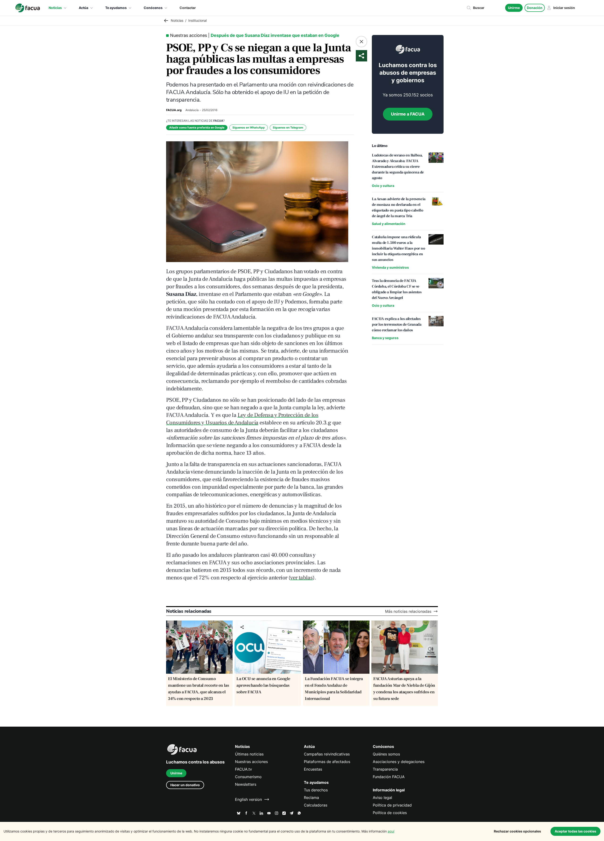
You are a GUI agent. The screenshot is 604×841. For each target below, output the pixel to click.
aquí (391, 831)
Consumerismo (248, 776)
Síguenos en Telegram (288, 127)
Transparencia (385, 769)
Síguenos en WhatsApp (248, 127)
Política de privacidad (392, 805)
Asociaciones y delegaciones (398, 761)
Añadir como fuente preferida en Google (196, 127)
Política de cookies (390, 812)
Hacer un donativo (185, 785)
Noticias (55, 8)
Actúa (83, 8)
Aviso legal (382, 797)
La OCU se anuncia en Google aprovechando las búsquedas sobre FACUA (263, 685)
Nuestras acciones (251, 761)
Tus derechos (316, 790)
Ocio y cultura (383, 186)
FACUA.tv (243, 769)
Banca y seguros (385, 338)
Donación (534, 8)
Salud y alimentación (388, 224)
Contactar (188, 8)
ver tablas (301, 577)
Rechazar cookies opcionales (517, 831)
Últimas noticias (249, 754)
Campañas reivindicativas (327, 754)
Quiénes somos (386, 754)
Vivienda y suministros (390, 267)
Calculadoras (315, 805)
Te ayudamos (116, 8)
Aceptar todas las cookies (575, 831)
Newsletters (245, 784)
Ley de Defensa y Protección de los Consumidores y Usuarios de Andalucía (242, 418)
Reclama (311, 797)
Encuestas (313, 769)
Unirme (514, 8)
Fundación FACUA (389, 776)
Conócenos (153, 8)
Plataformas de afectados (327, 761)
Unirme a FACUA (407, 114)
